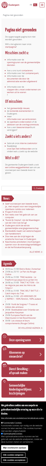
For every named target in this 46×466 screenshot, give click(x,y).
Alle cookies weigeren (13, 455)
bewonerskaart (24, 127)
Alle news (35, 252)
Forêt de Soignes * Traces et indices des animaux (21, 305)
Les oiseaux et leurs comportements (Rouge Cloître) (19, 322)
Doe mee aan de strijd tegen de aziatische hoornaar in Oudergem (20, 237)
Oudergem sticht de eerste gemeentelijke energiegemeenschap (22, 227)
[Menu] (42, 4)
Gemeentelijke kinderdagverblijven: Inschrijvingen (20, 389)
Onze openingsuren (20, 340)
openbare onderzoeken (21, 121)
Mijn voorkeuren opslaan (14, 448)
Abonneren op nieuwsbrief (17, 354)
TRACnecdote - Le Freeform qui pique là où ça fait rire (21, 278)
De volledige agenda (29, 328)
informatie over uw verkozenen (21, 119)
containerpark (32, 73)
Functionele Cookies (12, 422)
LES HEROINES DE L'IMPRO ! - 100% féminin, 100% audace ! (23, 299)
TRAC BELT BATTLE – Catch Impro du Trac (22, 292)
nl (35, 4)
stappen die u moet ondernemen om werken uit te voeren (24, 91)
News (6, 198)
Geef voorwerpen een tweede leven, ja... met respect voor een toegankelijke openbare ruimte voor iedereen (23, 206)
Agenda (7, 264)
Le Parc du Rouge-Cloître (21, 273)
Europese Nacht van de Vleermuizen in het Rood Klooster (20, 316)
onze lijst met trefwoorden (19, 148)
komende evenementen (20, 111)
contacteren (27, 70)
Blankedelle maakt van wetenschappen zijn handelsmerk (23, 232)
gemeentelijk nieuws (20, 108)
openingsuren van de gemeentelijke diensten (23, 63)
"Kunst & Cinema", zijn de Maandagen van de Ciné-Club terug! (22, 221)
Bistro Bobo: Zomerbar (23, 269)
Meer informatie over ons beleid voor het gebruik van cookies (22, 418)
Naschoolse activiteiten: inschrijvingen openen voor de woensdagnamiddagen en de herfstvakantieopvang (23, 244)
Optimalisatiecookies (12, 433)
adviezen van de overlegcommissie (23, 124)
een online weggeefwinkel (17, 167)
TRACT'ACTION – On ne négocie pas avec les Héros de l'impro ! (22, 285)
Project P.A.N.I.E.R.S (13, 212)
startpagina (10, 47)
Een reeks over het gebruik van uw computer (21, 216)
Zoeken (39, 188)
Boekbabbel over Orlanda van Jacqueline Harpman (22, 311)
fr (31, 4)
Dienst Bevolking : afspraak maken (19, 371)
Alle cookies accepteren (14, 460)
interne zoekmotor (28, 143)
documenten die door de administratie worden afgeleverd (22, 80)
